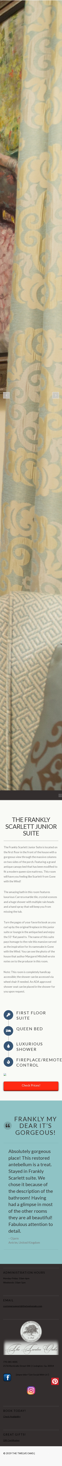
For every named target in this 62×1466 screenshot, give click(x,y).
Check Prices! (31, 1085)
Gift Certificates (11, 1440)
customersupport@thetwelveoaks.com (22, 1306)
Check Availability (12, 1416)
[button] (60, 795)
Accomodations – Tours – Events (40, 1455)
